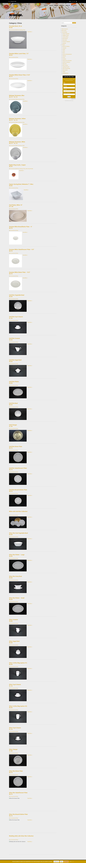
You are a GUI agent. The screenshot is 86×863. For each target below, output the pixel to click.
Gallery (51, 5)
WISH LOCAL (61, 5)
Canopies (64, 47)
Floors (64, 57)
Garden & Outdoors (66, 62)
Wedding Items (65, 73)
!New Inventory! (19, 99)
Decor (64, 52)
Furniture (64, 59)
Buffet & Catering (19, 29)
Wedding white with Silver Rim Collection (21, 836)
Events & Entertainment (67, 54)
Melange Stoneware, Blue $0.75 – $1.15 (16, 96)
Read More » (29, 31)
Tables (64, 71)
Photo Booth (65, 70)
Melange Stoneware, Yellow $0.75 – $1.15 (17, 119)
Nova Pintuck (65, 38)
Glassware (65, 63)
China (24, 29)
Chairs (64, 49)
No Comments (12, 29)
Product (46, 5)
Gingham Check (66, 35)
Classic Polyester (66, 33)
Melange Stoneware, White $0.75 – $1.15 (17, 142)
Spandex (64, 43)
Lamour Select (65, 36)
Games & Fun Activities (67, 60)
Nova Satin (65, 40)
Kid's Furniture (65, 65)
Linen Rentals (64, 32)
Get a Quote (74, 5)
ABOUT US (68, 5)
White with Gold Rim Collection (18, 511)
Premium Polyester (66, 41)
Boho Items (64, 30)
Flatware (64, 55)
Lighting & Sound (66, 66)
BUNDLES (56, 5)
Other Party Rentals (29, 168)
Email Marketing (67, 100)
